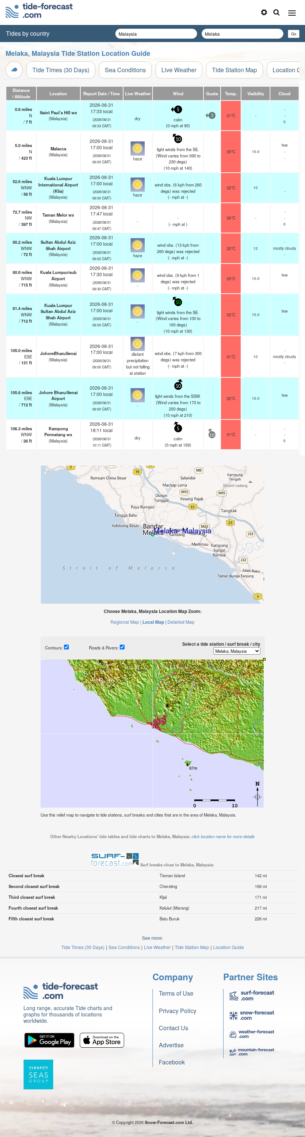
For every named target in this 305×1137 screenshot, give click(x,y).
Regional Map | (125, 622)
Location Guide (228, 947)
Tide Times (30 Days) (60, 70)
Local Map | (154, 622)
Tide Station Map (234, 70)
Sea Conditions (125, 70)
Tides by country (27, 33)
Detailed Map (181, 622)
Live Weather (178, 70)
